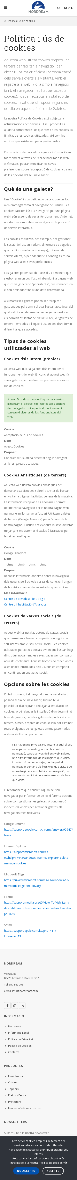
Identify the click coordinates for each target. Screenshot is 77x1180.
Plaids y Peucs (17, 1095)
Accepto (53, 1171)
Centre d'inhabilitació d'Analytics (25, 604)
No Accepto (26, 1171)
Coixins (12, 1082)
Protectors (14, 1102)
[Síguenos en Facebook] (7, 1005)
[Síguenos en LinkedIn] (22, 1005)
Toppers (13, 1089)
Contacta (13, 1052)
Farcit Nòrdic (15, 1076)
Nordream (14, 1026)
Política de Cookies (20, 1045)
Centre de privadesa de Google (24, 599)
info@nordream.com (25, 991)
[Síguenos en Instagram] (14, 1005)
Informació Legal (18, 1032)
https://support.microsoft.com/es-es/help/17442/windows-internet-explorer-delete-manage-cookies (36, 857)
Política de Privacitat (20, 1039)
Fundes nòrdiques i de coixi (25, 1108)
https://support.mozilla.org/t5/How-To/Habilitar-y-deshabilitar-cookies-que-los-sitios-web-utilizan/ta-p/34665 (37, 908)
